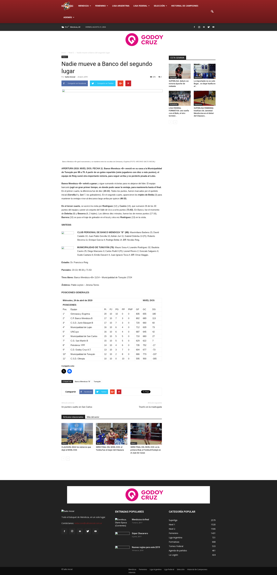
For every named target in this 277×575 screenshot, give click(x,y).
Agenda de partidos (178, 550)
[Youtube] (213, 27)
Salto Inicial (70, 77)
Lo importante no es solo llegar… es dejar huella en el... (204, 83)
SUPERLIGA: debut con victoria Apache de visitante (179, 83)
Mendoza (83, 5)
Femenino (100, 5)
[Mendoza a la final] (122, 523)
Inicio (63, 52)
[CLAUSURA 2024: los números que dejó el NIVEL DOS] (77, 434)
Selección (159, 5)
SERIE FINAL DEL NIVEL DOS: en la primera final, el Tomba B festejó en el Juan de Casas (145, 450)
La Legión (173, 554)
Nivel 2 (64, 57)
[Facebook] (194, 27)
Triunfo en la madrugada (150, 407)
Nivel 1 (172, 524)
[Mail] (204, 27)
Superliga (173, 77)
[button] (212, 11)
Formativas (174, 104)
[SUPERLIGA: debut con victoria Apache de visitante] (180, 71)
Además (67, 17)
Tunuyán (97, 381)
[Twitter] (208, 27)
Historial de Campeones (184, 5)
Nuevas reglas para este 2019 (146, 547)
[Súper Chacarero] (122, 537)
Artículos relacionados (73, 417)
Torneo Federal (176, 546)
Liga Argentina (120, 5)
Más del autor (93, 417)
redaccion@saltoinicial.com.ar (88, 523)
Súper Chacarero (140, 533)
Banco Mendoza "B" (82, 381)
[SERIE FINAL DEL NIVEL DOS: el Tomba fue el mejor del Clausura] (111, 434)
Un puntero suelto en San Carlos (76, 407)
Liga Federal (140, 5)
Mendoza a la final (140, 519)
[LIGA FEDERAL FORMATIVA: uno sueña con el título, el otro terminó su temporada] (180, 98)
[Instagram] (199, 27)
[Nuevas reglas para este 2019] (122, 551)
